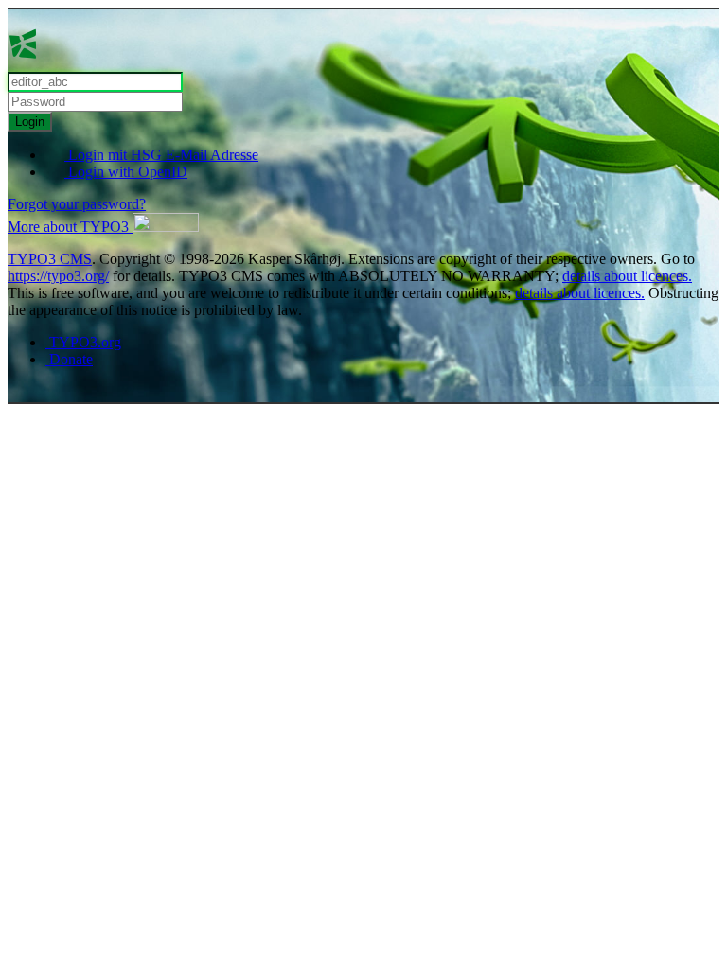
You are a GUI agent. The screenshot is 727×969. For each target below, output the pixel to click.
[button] (103, 227)
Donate (69, 359)
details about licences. (627, 276)
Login (29, 122)
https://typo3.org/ (58, 276)
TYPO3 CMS (50, 259)
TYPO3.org (83, 342)
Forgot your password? (77, 204)
